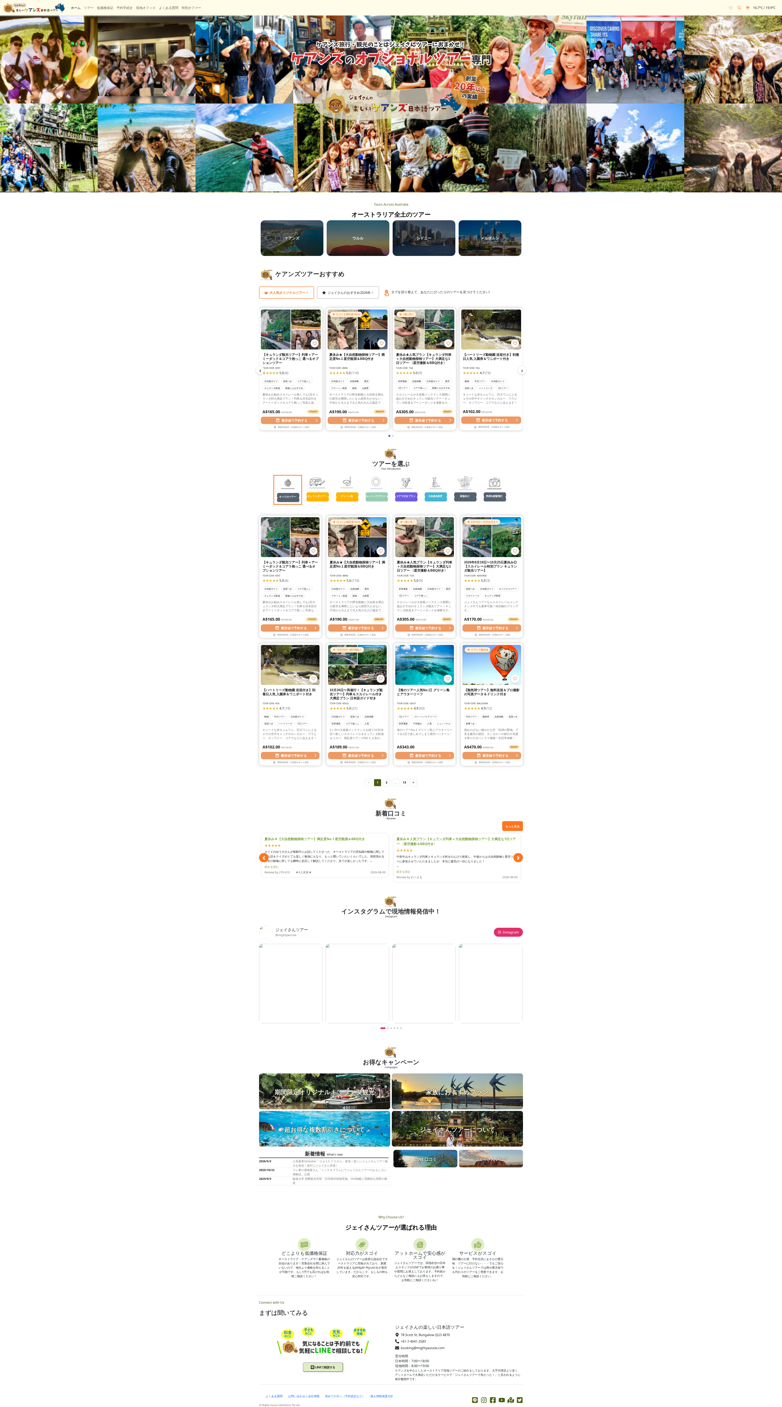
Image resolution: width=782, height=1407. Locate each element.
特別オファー (191, 8)
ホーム (76, 8)
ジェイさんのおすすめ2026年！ (350, 292)
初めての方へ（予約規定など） (345, 1396)
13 (404, 782)
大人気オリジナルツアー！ (289, 292)
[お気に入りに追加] (315, 343)
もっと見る (512, 826)
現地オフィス (146, 8)
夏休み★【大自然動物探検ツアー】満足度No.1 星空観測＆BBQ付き (315, 839)
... (395, 782)
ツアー (89, 8)
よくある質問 (168, 8)
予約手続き (124, 8)
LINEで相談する (324, 1367)
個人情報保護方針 (381, 1396)
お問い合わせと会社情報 (304, 1396)
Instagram (511, 932)
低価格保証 (105, 8)
